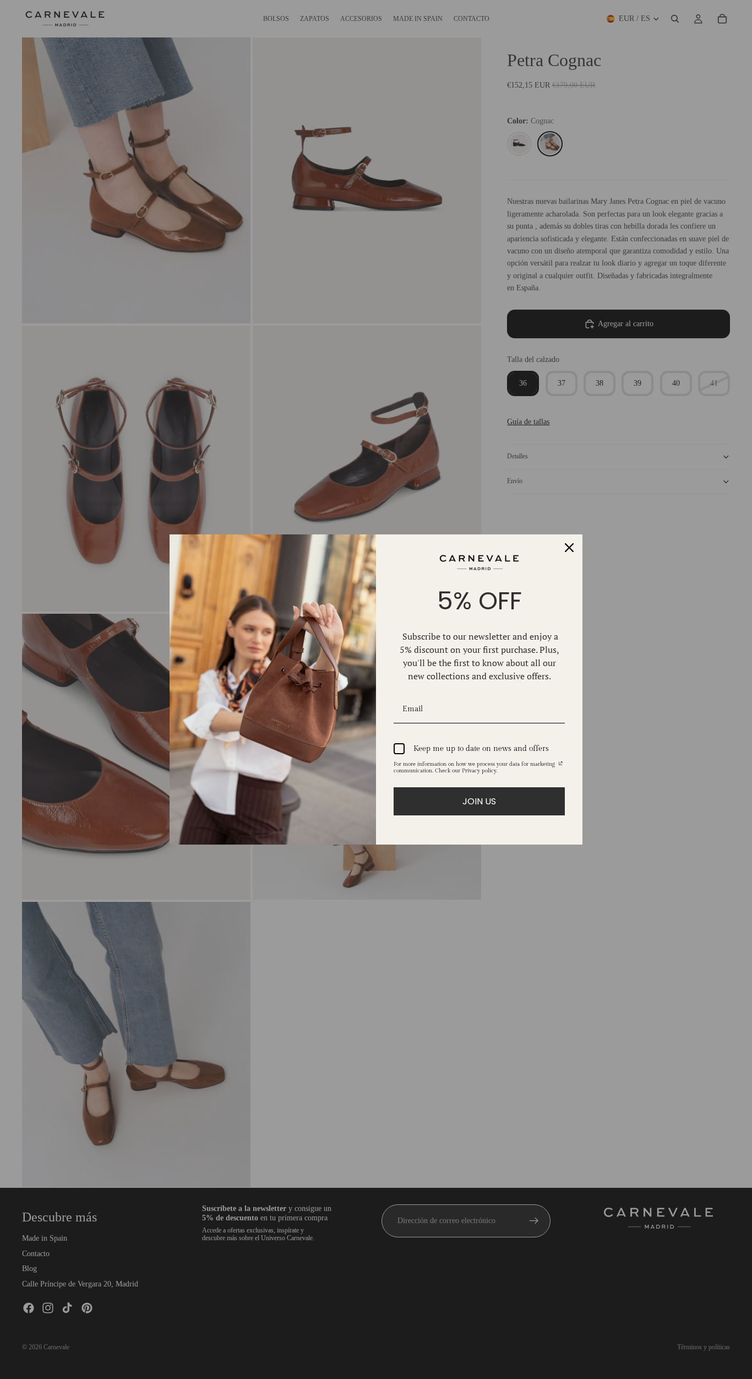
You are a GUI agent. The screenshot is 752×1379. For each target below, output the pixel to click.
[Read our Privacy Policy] (561, 765)
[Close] (569, 547)
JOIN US (479, 801)
